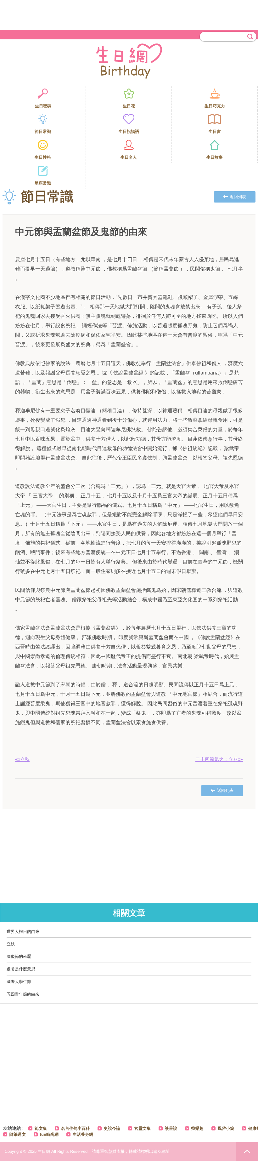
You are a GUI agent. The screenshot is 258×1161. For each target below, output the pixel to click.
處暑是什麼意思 (21, 969)
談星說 (171, 1128)
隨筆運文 (17, 1134)
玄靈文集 (142, 1128)
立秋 (11, 943)
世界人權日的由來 (23, 931)
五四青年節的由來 (23, 994)
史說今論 (112, 1128)
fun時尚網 (49, 1134)
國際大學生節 (19, 981)
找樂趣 (197, 1128)
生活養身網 (83, 1134)
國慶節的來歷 (19, 956)
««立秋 (22, 759)
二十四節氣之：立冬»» (219, 759)
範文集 (41, 1128)
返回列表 (238, 196)
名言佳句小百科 (75, 1128)
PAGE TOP (247, 1151)
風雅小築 (226, 1128)
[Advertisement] (129, 14)
